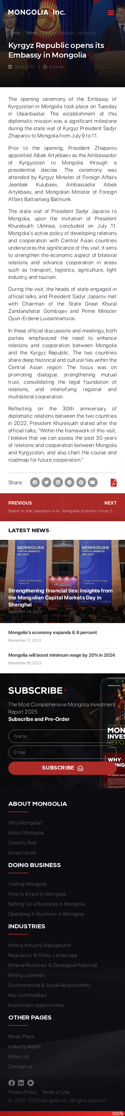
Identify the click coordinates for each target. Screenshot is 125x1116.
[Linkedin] (21, 1083)
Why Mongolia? (25, 823)
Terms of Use (56, 1092)
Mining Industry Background (39, 945)
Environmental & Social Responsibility (49, 985)
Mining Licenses (26, 975)
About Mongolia (26, 833)
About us (18, 1056)
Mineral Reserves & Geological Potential (52, 965)
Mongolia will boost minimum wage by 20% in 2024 (61, 655)
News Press (21, 1036)
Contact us (20, 1066)
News (32, 32)
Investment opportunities (36, 1005)
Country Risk (22, 843)
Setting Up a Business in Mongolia (46, 904)
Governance (22, 853)
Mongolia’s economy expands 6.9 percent (52, 632)
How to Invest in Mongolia (37, 894)
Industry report (24, 1046)
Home (14, 32)
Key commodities (27, 995)
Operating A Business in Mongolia (46, 914)
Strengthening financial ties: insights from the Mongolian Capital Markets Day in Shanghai (60, 597)
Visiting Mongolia (27, 884)
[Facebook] (11, 1083)
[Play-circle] (30, 1083)
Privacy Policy (22, 1092)
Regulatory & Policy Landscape (43, 955)
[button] (111, 12)
